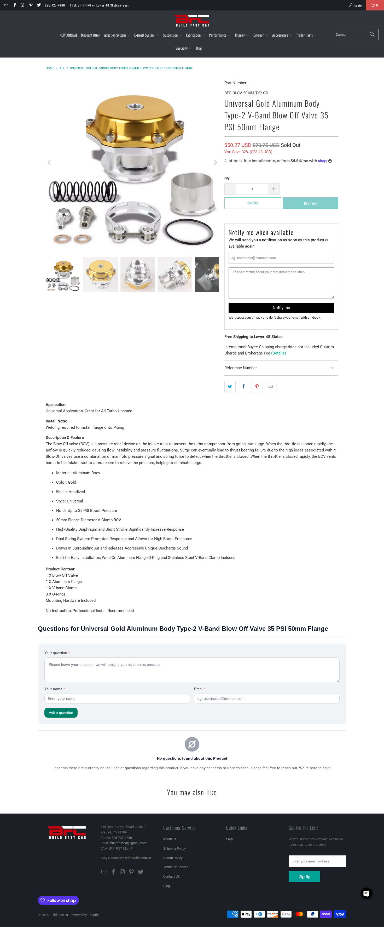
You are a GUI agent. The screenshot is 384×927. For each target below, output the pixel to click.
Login (358, 5)
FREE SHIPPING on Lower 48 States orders (99, 5)
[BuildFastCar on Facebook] (14, 5)
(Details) (278, 353)
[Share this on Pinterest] (257, 386)
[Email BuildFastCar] (6, 5)
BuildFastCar (58, 915)
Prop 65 (231, 839)
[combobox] (355, 34)
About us (169, 839)
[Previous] (49, 162)
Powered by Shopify (84, 915)
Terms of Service (175, 867)
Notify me (281, 307)
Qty (227, 178)
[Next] (215, 162)
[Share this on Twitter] (230, 386)
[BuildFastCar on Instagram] (22, 5)
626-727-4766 (55, 5)
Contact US (171, 876)
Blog (166, 886)
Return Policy (173, 858)
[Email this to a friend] (270, 386)
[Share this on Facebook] (243, 386)
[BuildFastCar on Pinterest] (30, 5)
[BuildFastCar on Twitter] (39, 5)
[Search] (372, 34)
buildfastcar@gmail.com (128, 843)
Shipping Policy (174, 848)
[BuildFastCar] (192, 21)
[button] (117, 35)
